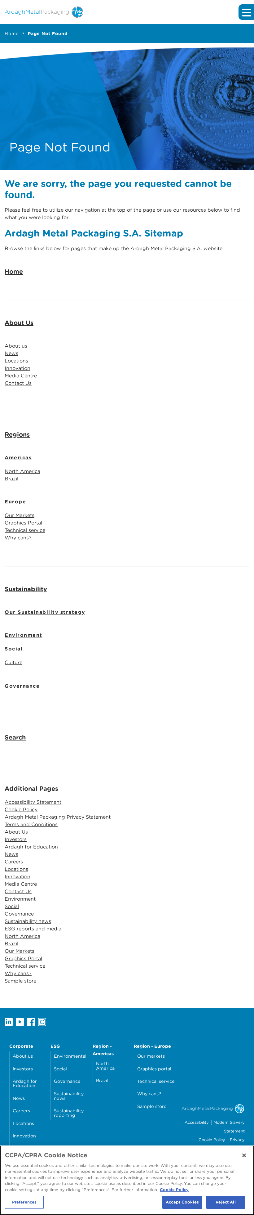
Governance (22, 686)
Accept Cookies (182, 1202)
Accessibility (197, 1122)
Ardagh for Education (31, 847)
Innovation (17, 368)
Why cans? (18, 538)
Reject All (225, 1202)
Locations (16, 361)
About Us (19, 322)
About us (16, 346)
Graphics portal (154, 1068)
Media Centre (21, 376)
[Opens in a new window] (9, 1021)
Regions (17, 434)
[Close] (244, 1155)
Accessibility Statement (33, 802)
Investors (16, 839)
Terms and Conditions (31, 824)
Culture (13, 662)
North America (22, 471)
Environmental (70, 1056)
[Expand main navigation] (246, 12)
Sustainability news (28, 921)
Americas (18, 458)
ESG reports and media (33, 929)
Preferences (24, 1202)
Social (14, 649)
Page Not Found (48, 33)
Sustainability (26, 589)
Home (12, 33)
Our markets (151, 1056)
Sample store (20, 981)
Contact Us (18, 383)
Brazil (11, 479)
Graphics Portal (23, 523)
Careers (14, 862)
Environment (23, 635)
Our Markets (19, 515)
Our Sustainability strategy (45, 612)
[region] (127, 1180)
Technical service (25, 530)
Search (15, 737)
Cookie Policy (21, 809)
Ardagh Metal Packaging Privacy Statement (58, 817)
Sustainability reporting (69, 1113)
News (11, 353)
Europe (15, 502)
